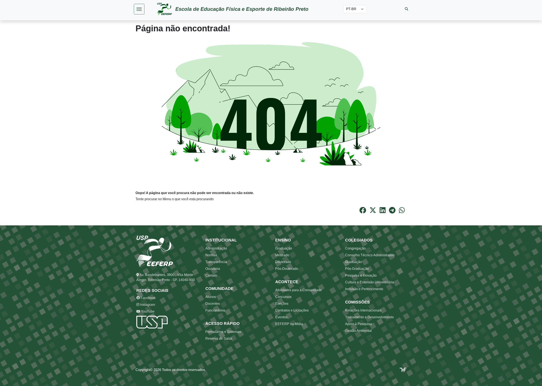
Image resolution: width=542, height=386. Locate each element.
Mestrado (282, 255)
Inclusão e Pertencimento (364, 289)
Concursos (283, 297)
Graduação (283, 248)
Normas (211, 255)
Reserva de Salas (218, 338)
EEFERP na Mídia (289, 324)
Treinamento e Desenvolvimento (369, 317)
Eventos (281, 317)
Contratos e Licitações (292, 310)
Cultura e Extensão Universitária (369, 282)
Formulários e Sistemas (223, 332)
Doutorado (283, 262)
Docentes (212, 303)
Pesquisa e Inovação (361, 275)
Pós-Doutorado (286, 268)
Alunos (210, 297)
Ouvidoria (212, 268)
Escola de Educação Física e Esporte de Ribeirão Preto (241, 9)
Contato (211, 275)
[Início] (166, 9)
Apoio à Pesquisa (358, 324)
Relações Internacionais (363, 310)
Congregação (355, 248)
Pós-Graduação (357, 268)
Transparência (216, 262)
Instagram (147, 304)
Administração (216, 248)
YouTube (147, 311)
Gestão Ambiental (358, 330)
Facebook (148, 298)
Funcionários (215, 310)
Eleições (281, 303)
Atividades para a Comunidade (298, 290)
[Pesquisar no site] (406, 9)
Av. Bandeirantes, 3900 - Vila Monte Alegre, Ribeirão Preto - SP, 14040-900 (165, 277)
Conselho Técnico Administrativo (370, 255)
